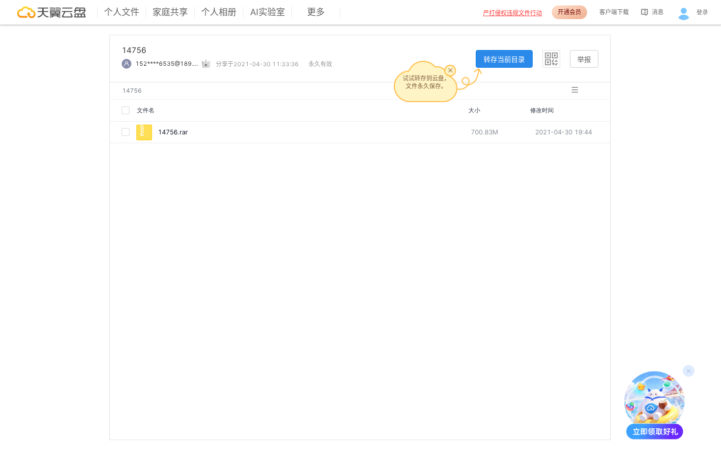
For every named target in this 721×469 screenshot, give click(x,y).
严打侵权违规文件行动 (512, 13)
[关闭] (450, 70)
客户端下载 (614, 12)
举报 (584, 59)
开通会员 (569, 12)
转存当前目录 (504, 59)
